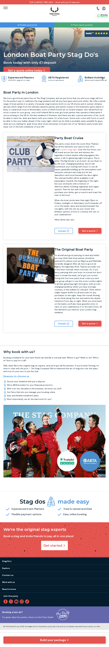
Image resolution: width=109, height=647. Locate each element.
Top (103, 620)
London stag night (68, 149)
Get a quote (89, 230)
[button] (102, 79)
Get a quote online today (25, 70)
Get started (52, 545)
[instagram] (22, 601)
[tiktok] (27, 601)
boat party (24, 98)
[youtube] (17, 601)
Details (62, 230)
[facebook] (6, 601)
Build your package (53, 640)
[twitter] (11, 601)
